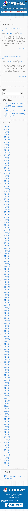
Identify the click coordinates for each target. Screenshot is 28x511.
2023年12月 (7, 170)
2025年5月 (6, 142)
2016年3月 (6, 315)
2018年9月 (6, 269)
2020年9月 (6, 234)
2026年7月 (6, 128)
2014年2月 (6, 354)
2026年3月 (6, 134)
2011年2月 (6, 413)
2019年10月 (7, 252)
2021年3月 (6, 224)
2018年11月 (7, 266)
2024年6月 (6, 160)
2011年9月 (6, 401)
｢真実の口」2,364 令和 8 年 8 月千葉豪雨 (14, 113)
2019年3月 (6, 260)
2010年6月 (6, 426)
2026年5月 (6, 131)
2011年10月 (7, 400)
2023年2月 (6, 186)
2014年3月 (6, 353)
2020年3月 (6, 243)
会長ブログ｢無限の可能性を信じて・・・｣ (14, 476)
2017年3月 (6, 299)
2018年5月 (6, 276)
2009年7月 (6, 444)
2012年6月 (6, 387)
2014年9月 (6, 343)
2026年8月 (6, 126)
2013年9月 (6, 362)
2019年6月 (6, 255)
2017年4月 (6, 297)
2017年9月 (6, 289)
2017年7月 (6, 292)
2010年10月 (7, 419)
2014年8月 (6, 344)
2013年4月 (6, 371)
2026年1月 (6, 137)
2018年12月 (7, 265)
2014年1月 (6, 356)
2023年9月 (6, 175)
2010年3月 (6, 431)
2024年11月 (7, 152)
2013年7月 (6, 366)
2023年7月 (6, 178)
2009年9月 (6, 441)
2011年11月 (7, 398)
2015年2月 (6, 336)
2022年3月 (6, 204)
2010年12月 (7, 416)
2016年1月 (6, 318)
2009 (7, 19)
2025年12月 (7, 139)
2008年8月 (6, 459)
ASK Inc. (20, 33)
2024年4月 (6, 163)
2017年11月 (7, 286)
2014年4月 (6, 351)
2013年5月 (6, 369)
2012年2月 (6, 393)
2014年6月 (6, 348)
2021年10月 (7, 212)
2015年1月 (6, 338)
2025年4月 (6, 144)
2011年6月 (6, 406)
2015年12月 (7, 320)
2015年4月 (6, 333)
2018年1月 (6, 282)
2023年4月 (6, 183)
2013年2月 (6, 374)
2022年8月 (6, 196)
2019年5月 (6, 256)
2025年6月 (6, 141)
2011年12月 (7, 397)
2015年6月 (6, 330)
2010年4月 (6, 429)
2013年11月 (7, 359)
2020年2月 (6, 245)
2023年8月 (6, 177)
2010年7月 (6, 424)
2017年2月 (6, 300)
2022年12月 (7, 190)
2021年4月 (6, 222)
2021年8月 (6, 216)
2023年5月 (6, 181)
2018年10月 (7, 268)
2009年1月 (6, 452)
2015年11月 (7, 322)
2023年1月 (6, 188)
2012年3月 (6, 392)
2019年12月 (7, 248)
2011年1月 (6, 415)
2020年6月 (6, 238)
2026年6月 (6, 129)
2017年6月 (6, 294)
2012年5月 (6, 388)
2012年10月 (7, 380)
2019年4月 (6, 258)
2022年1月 (6, 207)
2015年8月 (6, 326)
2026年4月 (6, 133)
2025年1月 (6, 149)
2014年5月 (6, 349)
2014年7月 (6, 346)
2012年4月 (6, 390)
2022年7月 (6, 198)
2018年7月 (6, 273)
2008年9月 (6, 457)
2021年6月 (6, 219)
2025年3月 (6, 146)
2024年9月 (6, 155)
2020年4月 (6, 242)
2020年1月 (6, 247)
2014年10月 (7, 341)
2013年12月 (7, 357)
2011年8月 (6, 403)
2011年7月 (6, 405)
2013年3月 (6, 372)
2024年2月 (6, 167)
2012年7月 (6, 385)
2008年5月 (6, 463)
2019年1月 (6, 263)
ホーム (3, 19)
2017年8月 (6, 291)
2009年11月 (7, 437)
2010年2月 (6, 432)
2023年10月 (7, 173)
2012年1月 (6, 395)
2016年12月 (7, 304)
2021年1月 (6, 227)
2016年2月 (6, 317)
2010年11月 (7, 418)
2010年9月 (6, 421)
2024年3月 (6, 165)
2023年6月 (6, 180)
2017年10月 (7, 287)
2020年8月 (6, 235)
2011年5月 (6, 408)
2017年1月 (6, 302)
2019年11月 (7, 250)
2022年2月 (6, 206)
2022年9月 (6, 194)
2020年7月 (6, 237)
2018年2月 (6, 281)
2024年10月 (7, 154)
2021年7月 (6, 217)
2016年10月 (7, 307)
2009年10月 (7, 439)
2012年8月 (6, 384)
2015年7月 (6, 328)
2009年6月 (6, 445)
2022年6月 (6, 199)
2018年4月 (6, 278)
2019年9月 (6, 253)
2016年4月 (6, 313)
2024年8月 (6, 157)
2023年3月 (6, 185)
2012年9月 (6, 382)
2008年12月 (7, 454)
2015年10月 (7, 323)
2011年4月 (6, 410)
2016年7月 (6, 312)
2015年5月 (6, 331)
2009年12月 (7, 436)
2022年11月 (7, 191)
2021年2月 (6, 225)
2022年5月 (6, 201)
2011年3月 (6, 411)
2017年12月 (7, 284)
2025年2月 (6, 147)
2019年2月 (6, 261)
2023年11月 (7, 172)
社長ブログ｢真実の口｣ (9, 478)
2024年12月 (7, 150)
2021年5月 (6, 221)
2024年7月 (6, 159)
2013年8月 (6, 364)
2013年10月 (7, 361)
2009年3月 (6, 449)
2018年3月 (6, 279)
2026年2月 (6, 136)
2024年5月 (6, 162)
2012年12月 (7, 377)
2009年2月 (6, 450)
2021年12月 (7, 209)
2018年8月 (6, 271)
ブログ (5, 475)
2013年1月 (6, 375)
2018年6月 (6, 274)
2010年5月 (6, 428)
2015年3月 (6, 335)
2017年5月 (6, 296)
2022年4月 (6, 203)
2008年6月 (6, 462)
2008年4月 (6, 465)
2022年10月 (7, 193)
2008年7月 (6, 460)
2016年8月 (6, 310)
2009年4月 (6, 447)
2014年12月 (7, 340)
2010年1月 (6, 434)
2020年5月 (6, 240)
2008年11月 (7, 455)
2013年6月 (6, 367)
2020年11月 (7, 230)
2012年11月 (7, 379)
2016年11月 (7, 305)
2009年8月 (6, 442)
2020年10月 (7, 232)
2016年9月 (6, 309)
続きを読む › (22, 48)
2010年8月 (6, 423)
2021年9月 (6, 214)
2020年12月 (7, 229)
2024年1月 (6, 168)
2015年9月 (6, 325)
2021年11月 (7, 211)
